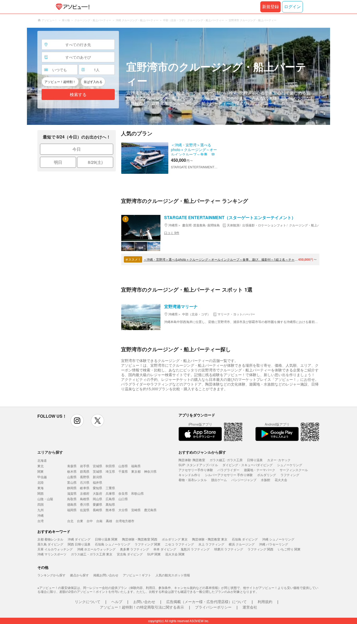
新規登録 (270, 6)
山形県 (123, 466)
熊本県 (110, 510)
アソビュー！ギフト (137, 575)
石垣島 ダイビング (245, 539)
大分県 (123, 510)
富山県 (72, 482)
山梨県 (72, 477)
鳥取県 (72, 499)
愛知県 (97, 488)
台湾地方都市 (125, 521)
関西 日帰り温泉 (79, 544)
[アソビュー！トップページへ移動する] (71, 7)
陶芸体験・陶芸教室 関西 (139, 539)
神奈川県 (150, 471)
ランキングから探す (51, 575)
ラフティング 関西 (260, 549)
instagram (77, 420)
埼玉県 (110, 471)
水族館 (265, 479)
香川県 (84, 504)
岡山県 (97, 499)
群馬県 (84, 471)
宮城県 (97, 466)
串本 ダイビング (164, 549)
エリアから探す (50, 452)
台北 (70, 521)
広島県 (110, 499)
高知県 (110, 504)
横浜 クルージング (242, 544)
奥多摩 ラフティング (134, 549)
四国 (40, 504)
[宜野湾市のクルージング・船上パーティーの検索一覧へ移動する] (178, 76)
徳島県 (72, 504)
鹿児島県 (150, 510)
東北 (40, 466)
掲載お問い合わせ (105, 575)
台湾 (40, 521)
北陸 (40, 482)
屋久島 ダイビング (50, 544)
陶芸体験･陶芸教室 (192, 460)
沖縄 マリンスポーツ (51, 554)
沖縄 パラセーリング (273, 544)
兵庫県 (110, 493)
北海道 (42, 460)
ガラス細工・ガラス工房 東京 (91, 554)
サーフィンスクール (294, 469)
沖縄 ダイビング (79, 539)
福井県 (97, 482)
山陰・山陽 (45, 499)
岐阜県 (84, 488)
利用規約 (265, 601)
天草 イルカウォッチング (55, 549)
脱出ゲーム (219, 479)
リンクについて (87, 601)
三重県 (110, 488)
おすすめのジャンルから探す (202, 452)
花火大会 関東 (175, 554)
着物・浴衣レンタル (193, 479)
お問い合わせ (144, 601)
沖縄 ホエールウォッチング (96, 549)
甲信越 (42, 477)
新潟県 (97, 477)
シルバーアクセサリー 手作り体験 (229, 474)
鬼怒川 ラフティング (195, 549)
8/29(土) (95, 162)
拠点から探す (79, 575)
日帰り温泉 (255, 460)
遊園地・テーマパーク (259, 469)
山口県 (123, 499)
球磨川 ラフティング (228, 549)
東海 (40, 488)
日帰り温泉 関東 (106, 539)
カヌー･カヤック (279, 460)
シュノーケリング (289, 465)
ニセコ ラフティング (179, 544)
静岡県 (72, 488)
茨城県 (97, 471)
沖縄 (40, 515)
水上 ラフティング (211, 544)
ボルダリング (266, 474)
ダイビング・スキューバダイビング (247, 465)
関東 (40, 471)
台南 (99, 521)
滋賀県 (72, 493)
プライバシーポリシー (213, 607)
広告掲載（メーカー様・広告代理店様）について (206, 601)
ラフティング (289, 474)
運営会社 (250, 607)
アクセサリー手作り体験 (196, 469)
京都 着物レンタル (50, 539)
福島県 (136, 466)
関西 (40, 493)
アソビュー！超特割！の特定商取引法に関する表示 (142, 607)
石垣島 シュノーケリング (112, 544)
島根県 (84, 499)
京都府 (84, 493)
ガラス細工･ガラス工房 (226, 460)
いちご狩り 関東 (289, 549)
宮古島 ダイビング (130, 554)
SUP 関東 (154, 554)
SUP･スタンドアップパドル (198, 465)
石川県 (84, 482)
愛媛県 (97, 504)
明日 (58, 162)
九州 (40, 510)
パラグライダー (228, 469)
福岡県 (72, 510)
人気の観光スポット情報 (173, 575)
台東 (80, 521)
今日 (76, 149)
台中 (90, 521)
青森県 (72, 466)
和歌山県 (137, 493)
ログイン (292, 6)
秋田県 (110, 466)
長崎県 (97, 510)
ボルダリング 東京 (175, 539)
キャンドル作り (189, 474)
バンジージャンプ (243, 479)
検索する (78, 94)
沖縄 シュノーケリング (278, 539)
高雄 (109, 521)
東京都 (136, 471)
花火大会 (281, 479)
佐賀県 (84, 510)
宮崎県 (136, 510)
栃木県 (72, 471)
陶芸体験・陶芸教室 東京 (209, 539)
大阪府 (97, 493)
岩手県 (84, 466)
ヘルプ (116, 601)
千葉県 (123, 471)
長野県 (84, 477)
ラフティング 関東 (147, 544)
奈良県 (123, 493)
